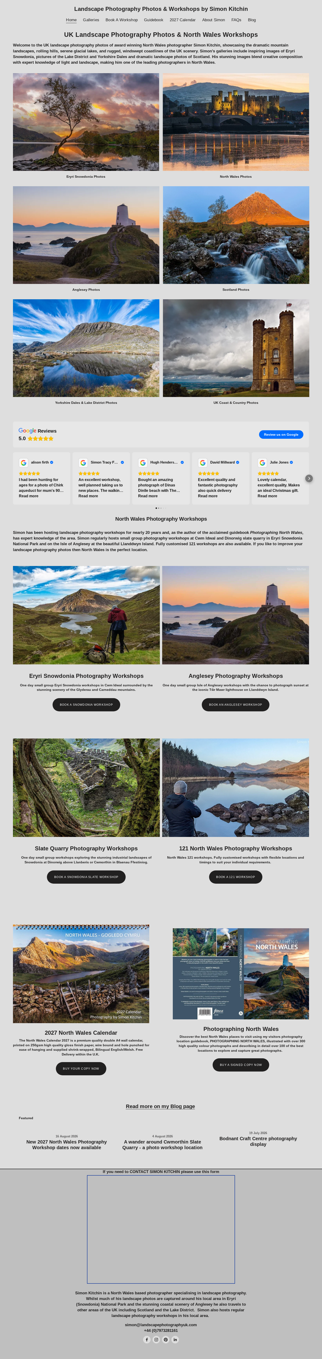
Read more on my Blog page (160, 1106)
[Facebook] (147, 1339)
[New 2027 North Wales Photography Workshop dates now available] (67, 1127)
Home (71, 19)
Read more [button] (28, 496)
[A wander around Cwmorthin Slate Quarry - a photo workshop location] (162, 1127)
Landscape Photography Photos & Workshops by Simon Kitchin (161, 9)
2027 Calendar (183, 19)
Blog (252, 19)
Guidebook (153, 19)
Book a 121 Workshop (235, 877)
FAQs (236, 19)
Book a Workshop (122, 19)
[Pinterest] (165, 1339)
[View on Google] (23, 463)
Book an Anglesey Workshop (235, 704)
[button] (13, 478)
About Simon (213, 19)
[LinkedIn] (175, 1339)
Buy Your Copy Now (81, 1068)
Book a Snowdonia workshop (86, 704)
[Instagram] (156, 1339)
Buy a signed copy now (241, 1065)
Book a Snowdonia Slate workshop (86, 877)
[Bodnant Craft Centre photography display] (258, 1125)
